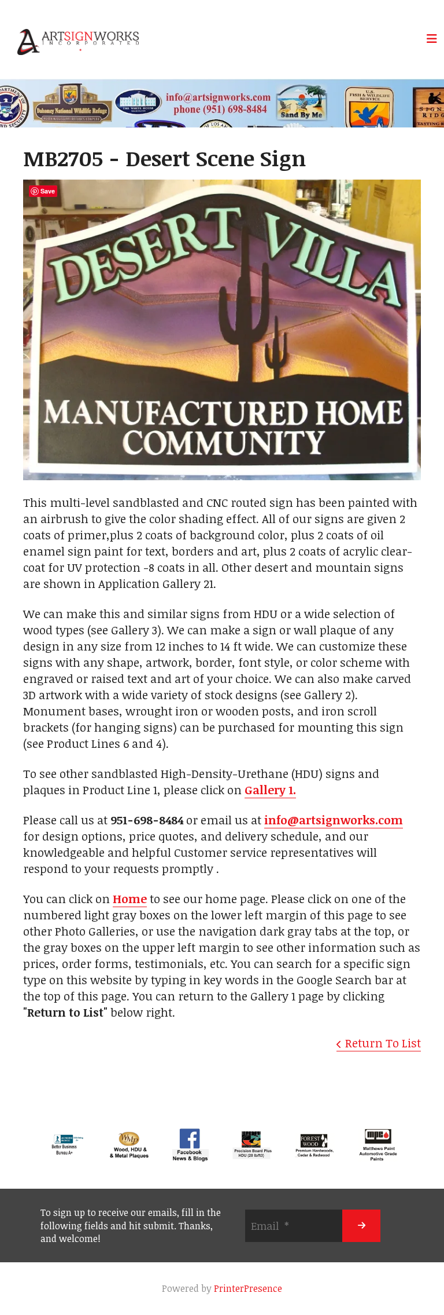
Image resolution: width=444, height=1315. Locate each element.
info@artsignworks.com (333, 820)
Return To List (383, 1043)
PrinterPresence (248, 1288)
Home (130, 898)
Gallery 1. (270, 789)
